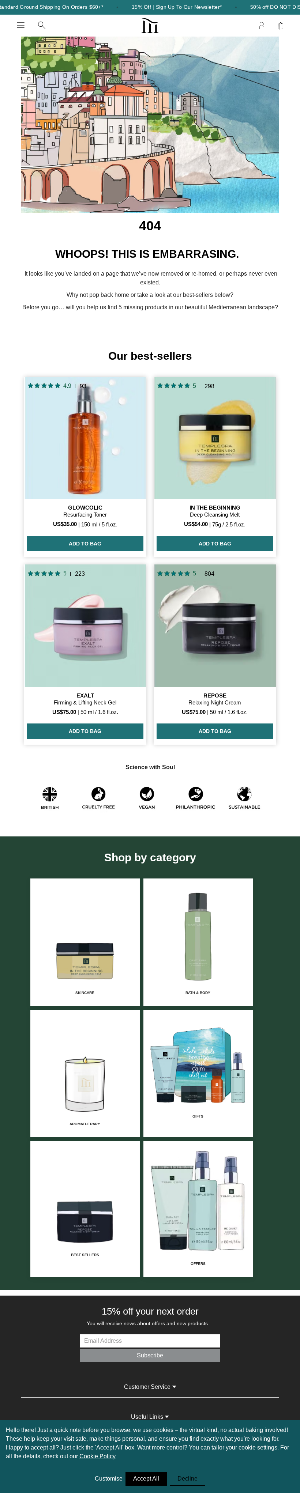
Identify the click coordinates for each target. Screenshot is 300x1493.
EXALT (85, 695)
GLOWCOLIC (85, 507)
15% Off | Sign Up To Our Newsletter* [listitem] (177, 7)
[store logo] (150, 25)
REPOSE (214, 695)
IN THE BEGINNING (215, 507)
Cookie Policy (97, 1456)
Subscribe (150, 1355)
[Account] (261, 25)
